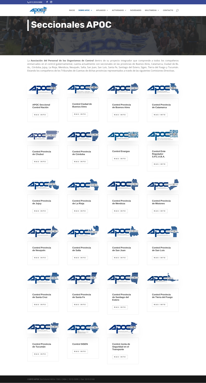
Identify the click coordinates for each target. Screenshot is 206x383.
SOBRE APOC (84, 10)
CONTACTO (168, 10)
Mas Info (80, 114)
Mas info (40, 115)
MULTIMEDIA (151, 10)
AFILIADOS (101, 10)
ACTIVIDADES (118, 10)
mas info (40, 211)
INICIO (72, 10)
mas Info (160, 164)
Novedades (135, 10)
